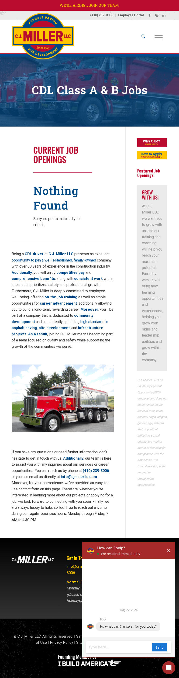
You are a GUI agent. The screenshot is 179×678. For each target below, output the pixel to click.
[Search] (143, 36)
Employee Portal (131, 15)
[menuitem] (143, 36)
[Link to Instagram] (156, 15)
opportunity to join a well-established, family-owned (54, 260)
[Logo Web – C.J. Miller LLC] (43, 38)
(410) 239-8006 (101, 15)
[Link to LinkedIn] (163, 15)
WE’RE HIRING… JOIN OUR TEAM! (90, 5)
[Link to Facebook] (149, 15)
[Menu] (158, 36)
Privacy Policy (61, 642)
